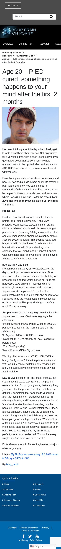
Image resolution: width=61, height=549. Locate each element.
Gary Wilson (36, 540)
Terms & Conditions (30, 531)
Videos (38, 489)
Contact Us (40, 505)
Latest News (40, 495)
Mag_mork (12, 464)
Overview (8, 43)
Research (44, 43)
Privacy (45, 528)
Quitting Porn (26, 43)
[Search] (51, 17)
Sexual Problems (12, 505)
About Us (38, 500)
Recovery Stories (12, 500)
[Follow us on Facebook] (23, 537)
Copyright (12, 528)
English (38, 546)
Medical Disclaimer (29, 528)
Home (6, 484)
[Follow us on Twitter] (30, 537)
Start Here (8, 489)
